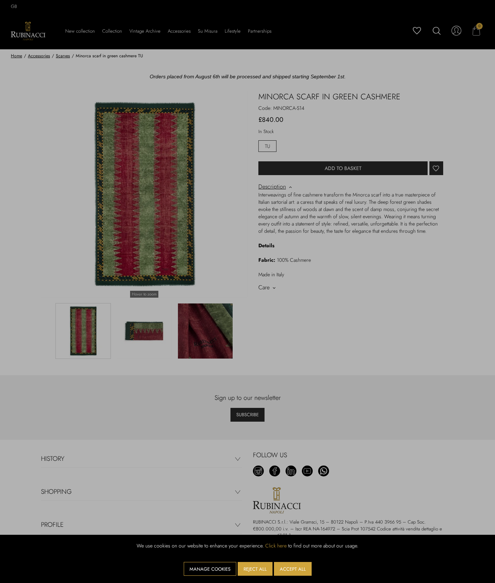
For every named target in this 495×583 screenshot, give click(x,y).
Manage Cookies (210, 569)
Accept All (293, 569)
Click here (276, 545)
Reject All (255, 569)
